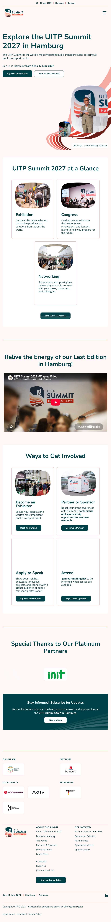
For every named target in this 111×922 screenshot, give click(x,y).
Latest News (42, 854)
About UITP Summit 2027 (49, 831)
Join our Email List (45, 870)
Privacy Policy (35, 913)
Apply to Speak (82, 849)
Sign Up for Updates (17, 73)
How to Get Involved (49, 73)
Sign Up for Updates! (55, 315)
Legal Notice (9, 913)
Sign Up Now (55, 720)
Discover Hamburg (45, 836)
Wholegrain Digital (73, 906)
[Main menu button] (104, 13)
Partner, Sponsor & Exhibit (88, 831)
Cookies (21, 913)
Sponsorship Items (84, 845)
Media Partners (44, 849)
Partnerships (81, 840)
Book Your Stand (28, 527)
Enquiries (41, 865)
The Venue (41, 840)
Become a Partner (75, 527)
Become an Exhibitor (85, 836)
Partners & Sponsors (47, 845)
